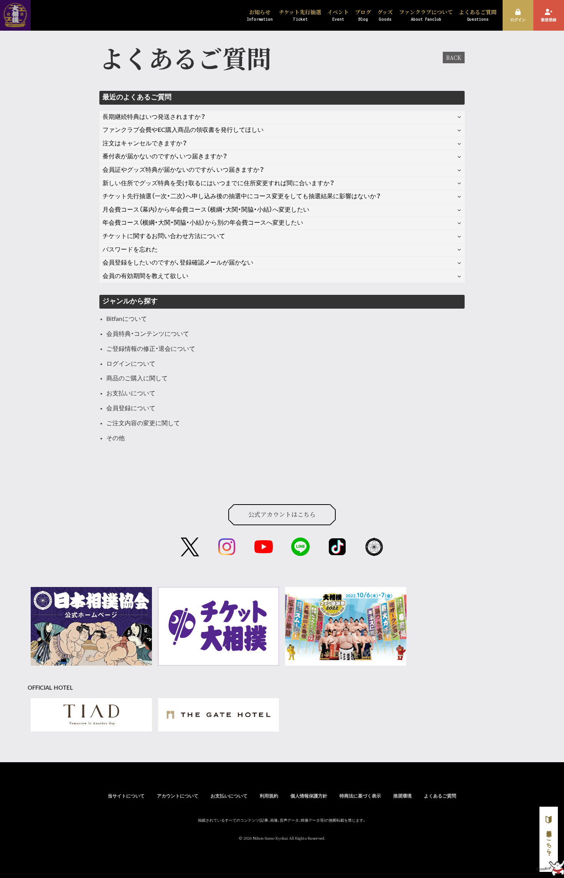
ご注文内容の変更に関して (143, 423)
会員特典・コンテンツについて (147, 334)
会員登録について (130, 408)
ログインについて (130, 364)
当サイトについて (126, 796)
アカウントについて (177, 796)
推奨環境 (402, 796)
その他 (115, 438)
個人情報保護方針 (308, 796)
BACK (453, 57)
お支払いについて (130, 393)
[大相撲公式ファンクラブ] (15, 22)
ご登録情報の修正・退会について (150, 349)
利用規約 (269, 796)
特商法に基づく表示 (360, 796)
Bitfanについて (126, 319)
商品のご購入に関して (137, 378)
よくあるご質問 (440, 796)
